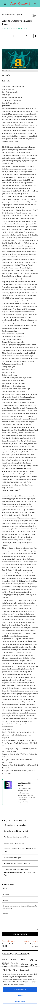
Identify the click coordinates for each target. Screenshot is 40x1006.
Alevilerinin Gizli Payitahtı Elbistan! (16, 837)
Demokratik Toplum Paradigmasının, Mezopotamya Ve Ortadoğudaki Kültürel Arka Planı (20, 872)
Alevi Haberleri (33, 960)
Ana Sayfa (5, 14)
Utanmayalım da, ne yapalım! (14, 843)
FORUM (4, 959)
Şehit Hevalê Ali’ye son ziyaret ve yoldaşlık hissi (6, 965)
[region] (20, 986)
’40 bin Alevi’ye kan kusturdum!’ (15, 825)
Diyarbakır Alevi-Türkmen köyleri (16, 831)
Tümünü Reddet (20, 1001)
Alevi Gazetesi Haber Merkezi (15, 28)
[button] (35, 3)
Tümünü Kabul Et (20, 990)
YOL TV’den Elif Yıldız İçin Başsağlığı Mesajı (34, 966)
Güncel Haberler (16, 14)
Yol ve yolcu (14, 963)
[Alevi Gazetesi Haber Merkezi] (10, 785)
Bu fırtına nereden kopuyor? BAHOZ (17, 863)
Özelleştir (20, 995)
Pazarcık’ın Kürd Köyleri (12, 858)
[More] (35, 36)
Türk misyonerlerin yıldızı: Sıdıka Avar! (24, 965)
